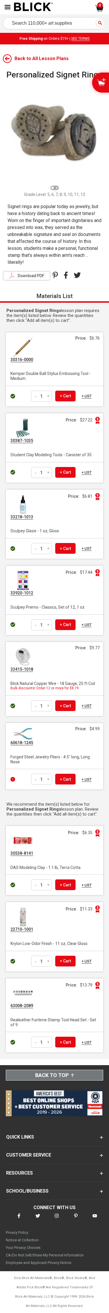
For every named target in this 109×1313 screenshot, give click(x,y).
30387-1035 (21, 440)
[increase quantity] (48, 396)
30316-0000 (21, 359)
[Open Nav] (7, 7)
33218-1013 (21, 517)
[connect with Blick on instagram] (56, 1219)
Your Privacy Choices (23, 1247)
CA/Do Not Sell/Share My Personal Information (45, 1255)
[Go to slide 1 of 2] (53, 188)
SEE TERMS (80, 39)
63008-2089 (21, 1005)
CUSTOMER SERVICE (28, 1155)
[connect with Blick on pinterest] (76, 1219)
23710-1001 (21, 929)
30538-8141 (21, 853)
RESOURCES (19, 1173)
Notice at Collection (22, 1240)
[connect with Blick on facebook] (19, 1219)
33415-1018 (21, 669)
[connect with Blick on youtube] (95, 1219)
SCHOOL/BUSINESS (27, 1191)
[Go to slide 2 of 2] (57, 188)
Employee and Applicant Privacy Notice (38, 1262)
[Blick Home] (33, 7)
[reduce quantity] (36, 396)
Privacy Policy (17, 1232)
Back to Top (52, 1075)
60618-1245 (21, 742)
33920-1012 (21, 593)
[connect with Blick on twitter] (38, 1219)
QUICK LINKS (20, 1137)
